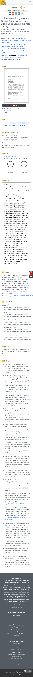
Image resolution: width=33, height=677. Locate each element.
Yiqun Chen (21, 29)
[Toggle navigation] (30, 2)
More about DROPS (16, 607)
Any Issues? (29, 671)
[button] (22, 13)
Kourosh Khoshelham (21, 31)
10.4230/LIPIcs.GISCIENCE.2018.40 (18, 123)
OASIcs (16, 619)
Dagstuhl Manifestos (16, 629)
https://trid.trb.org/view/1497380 (14, 504)
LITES (16, 631)
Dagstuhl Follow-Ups (16, 621)
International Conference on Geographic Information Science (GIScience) (16, 51)
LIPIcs (16, 617)
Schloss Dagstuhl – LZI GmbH (18, 671)
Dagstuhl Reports (16, 627)
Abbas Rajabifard (7, 31)
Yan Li (14, 29)
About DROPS (20, 672)
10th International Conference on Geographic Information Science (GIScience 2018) (16, 40)
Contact (20, 674)
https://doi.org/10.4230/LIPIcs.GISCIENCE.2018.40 (17, 296)
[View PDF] (16, 85)
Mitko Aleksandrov (7, 33)
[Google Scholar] (14, 372)
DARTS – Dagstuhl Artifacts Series (16, 626)
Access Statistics (10, 156)
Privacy (14, 674)
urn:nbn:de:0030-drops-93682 (16, 125)
